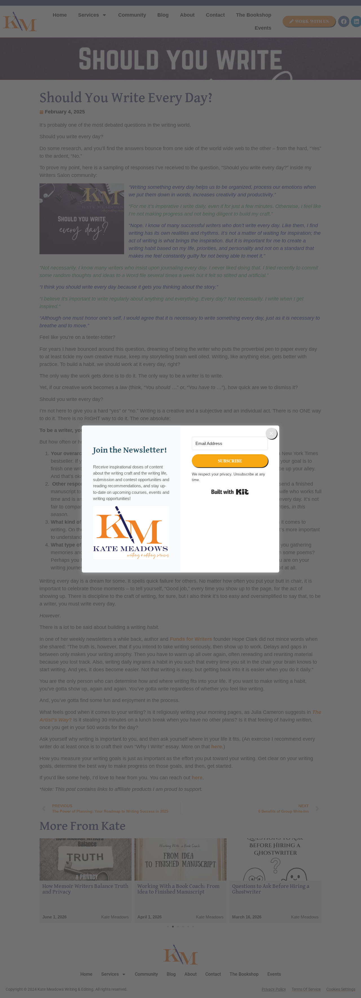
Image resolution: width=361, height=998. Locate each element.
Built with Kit (230, 492)
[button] (131, 533)
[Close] (271, 433)
